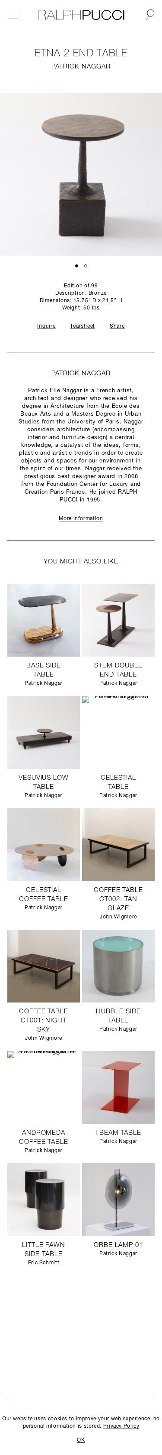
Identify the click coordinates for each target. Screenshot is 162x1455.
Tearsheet (82, 326)
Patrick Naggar (80, 67)
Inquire (46, 326)
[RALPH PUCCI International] (81, 15)
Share (117, 326)
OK (81, 1440)
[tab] (76, 265)
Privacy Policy (121, 1426)
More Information (81, 518)
